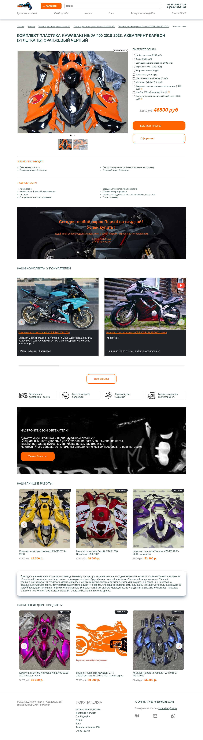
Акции (88, 13)
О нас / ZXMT (178, 13)
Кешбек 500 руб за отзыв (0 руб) (152, 92)
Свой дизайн (61, 13)
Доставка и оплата (27, 13)
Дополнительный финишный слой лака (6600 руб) (158, 97)
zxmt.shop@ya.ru (167, 708)
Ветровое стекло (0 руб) (147, 70)
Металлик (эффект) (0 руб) (149, 82)
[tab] (71, 135)
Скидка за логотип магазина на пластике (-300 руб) (158, 87)
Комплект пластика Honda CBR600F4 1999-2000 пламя (136, 332)
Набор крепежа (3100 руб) (149, 55)
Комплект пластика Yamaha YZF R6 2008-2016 (44, 332)
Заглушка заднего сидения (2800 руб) (154, 63)
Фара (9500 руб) (144, 59)
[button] (21, 322)
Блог (111, 13)
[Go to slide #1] (65, 144)
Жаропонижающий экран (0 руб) (152, 78)
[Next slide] (123, 90)
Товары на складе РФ (143, 13)
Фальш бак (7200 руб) (146, 74)
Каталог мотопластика (88, 709)
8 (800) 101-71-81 (176, 7)
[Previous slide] (22, 90)
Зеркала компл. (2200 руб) (149, 67)
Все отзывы (101, 378)
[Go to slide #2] (80, 144)
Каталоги (51, 6)
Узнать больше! (37, 456)
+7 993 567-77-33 (176, 4)
